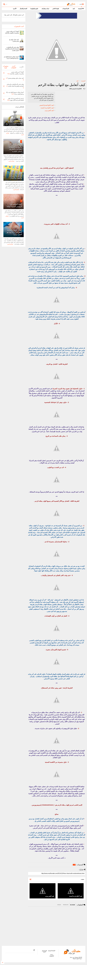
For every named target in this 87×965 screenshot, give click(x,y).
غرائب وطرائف (45, 8)
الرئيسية (80, 8)
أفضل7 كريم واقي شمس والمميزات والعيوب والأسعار (15, 176)
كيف (74, 8)
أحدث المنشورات (19, 26)
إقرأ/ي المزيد (11, 161)
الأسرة (14, 8)
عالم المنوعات (65, 8)
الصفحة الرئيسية (51, 950)
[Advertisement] (72, 102)
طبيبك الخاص (56, 8)
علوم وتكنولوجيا (34, 8)
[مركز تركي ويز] (56, 18)
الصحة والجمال (23, 8)
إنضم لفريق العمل (44, 951)
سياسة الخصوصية (52, 955)
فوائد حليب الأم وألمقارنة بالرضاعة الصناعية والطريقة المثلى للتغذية (12, 49)
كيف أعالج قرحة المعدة (47, 108)
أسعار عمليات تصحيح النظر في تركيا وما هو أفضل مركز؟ (14, 232)
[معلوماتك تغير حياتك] (71, 4)
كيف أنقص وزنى (49, 110)
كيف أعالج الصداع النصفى (46, 105)
